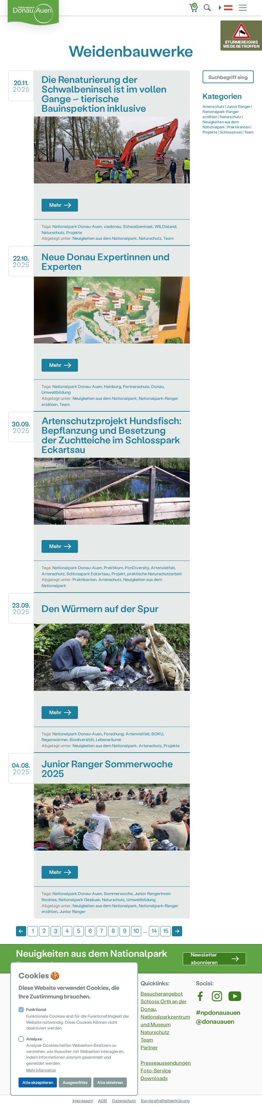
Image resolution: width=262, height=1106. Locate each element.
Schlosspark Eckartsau (88, 573)
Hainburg (112, 386)
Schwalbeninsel (138, 226)
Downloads (154, 1078)
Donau (157, 386)
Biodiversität (82, 739)
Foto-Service (156, 1070)
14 (154, 930)
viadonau (112, 226)
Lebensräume (108, 739)
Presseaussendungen (166, 1063)
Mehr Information (41, 1070)
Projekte (74, 232)
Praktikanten (84, 579)
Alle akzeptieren (37, 1082)
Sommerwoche (118, 893)
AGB (102, 1100)
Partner (149, 1047)
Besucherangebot (162, 993)
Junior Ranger (72, 911)
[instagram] (217, 996)
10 (136, 930)
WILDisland (165, 226)
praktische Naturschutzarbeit (154, 573)
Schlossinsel (231, 132)
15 (165, 930)
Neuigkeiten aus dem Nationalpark (105, 238)
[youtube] (234, 996)
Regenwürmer (55, 739)
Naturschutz (53, 232)
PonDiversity (137, 567)
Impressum (83, 1100)
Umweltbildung (56, 392)
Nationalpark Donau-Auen (77, 226)
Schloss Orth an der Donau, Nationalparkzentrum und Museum (165, 1012)
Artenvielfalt (163, 567)
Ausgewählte (75, 1082)
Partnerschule (136, 386)
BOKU (157, 733)
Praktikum (113, 567)
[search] (208, 8)
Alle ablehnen (110, 1082)
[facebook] (200, 996)
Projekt (118, 573)
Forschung (114, 733)
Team (168, 238)
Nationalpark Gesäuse (79, 899)
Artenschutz (53, 573)
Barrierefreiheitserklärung (165, 1100)
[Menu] (243, 7)
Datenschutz (124, 1100)
